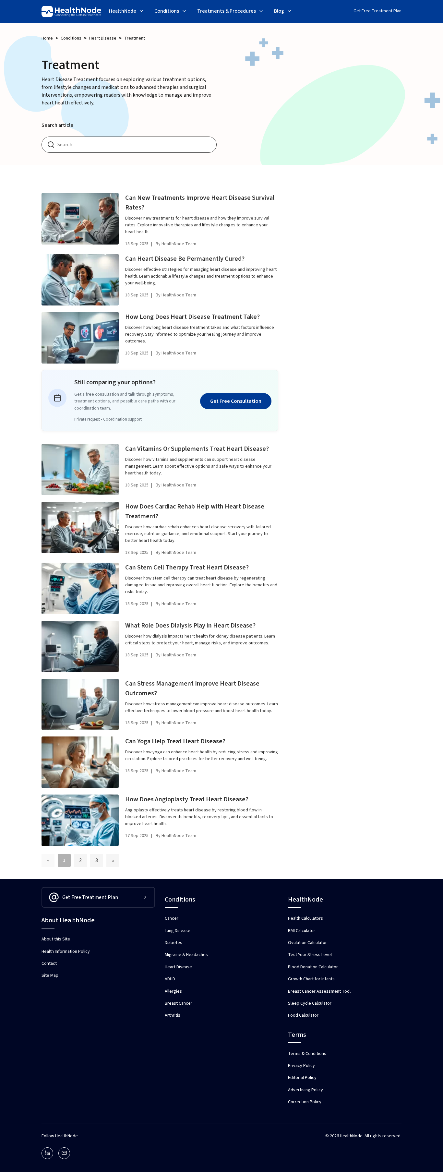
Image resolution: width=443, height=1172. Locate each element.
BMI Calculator (301, 930)
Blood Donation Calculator (313, 967)
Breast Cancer (178, 1003)
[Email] (64, 1153)
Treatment (134, 38)
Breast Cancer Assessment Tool (319, 991)
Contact (49, 963)
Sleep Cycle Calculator (309, 1003)
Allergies (173, 991)
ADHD (170, 979)
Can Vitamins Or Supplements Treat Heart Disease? (197, 448)
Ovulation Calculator (307, 942)
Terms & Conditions (307, 1053)
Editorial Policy (302, 1077)
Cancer (171, 918)
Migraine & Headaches (186, 954)
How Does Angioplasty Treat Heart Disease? (186, 799)
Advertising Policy (305, 1090)
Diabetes (173, 942)
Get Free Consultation (235, 401)
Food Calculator (303, 1015)
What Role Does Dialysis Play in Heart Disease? (190, 625)
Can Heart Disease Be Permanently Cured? (185, 258)
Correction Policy (304, 1102)
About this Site (56, 939)
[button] (126, 11)
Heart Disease (102, 38)
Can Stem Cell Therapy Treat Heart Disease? (187, 567)
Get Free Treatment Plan (377, 11)
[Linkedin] (47, 1153)
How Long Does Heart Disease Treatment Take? (192, 316)
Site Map (50, 975)
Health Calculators (305, 918)
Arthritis (172, 1015)
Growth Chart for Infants (311, 979)
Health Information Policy (66, 951)
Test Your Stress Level (310, 954)
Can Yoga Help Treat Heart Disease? (175, 741)
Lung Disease (177, 930)
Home (47, 38)
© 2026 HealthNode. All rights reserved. (363, 1136)
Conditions (71, 38)
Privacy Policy (301, 1065)
